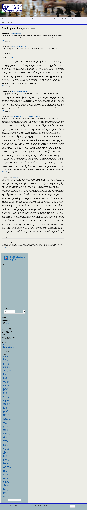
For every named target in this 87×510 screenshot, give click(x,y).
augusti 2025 (6, 371)
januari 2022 (6, 429)
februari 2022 (6, 427)
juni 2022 (5, 423)
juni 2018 (5, 488)
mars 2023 (5, 411)
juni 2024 (5, 390)
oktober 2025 (6, 369)
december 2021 (6, 430)
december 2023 (7, 399)
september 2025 (7, 370)
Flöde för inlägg (6, 346)
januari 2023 (6, 414)
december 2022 (7, 415)
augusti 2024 (6, 388)
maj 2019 (5, 473)
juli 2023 (5, 406)
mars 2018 (5, 492)
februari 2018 (6, 493)
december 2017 (6, 496)
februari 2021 (6, 444)
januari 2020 (6, 462)
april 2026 (5, 360)
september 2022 (7, 419)
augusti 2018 (6, 485)
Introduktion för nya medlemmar (20, 242)
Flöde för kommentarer (8, 347)
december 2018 (6, 479)
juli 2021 (5, 437)
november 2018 (6, 481)
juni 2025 (5, 374)
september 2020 (7, 451)
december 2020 (7, 447)
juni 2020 (5, 455)
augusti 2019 (6, 468)
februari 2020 (6, 460)
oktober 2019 (6, 466)
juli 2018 (5, 486)
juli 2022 (5, 422)
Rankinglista (56, 18)
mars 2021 (5, 442)
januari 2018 (6, 494)
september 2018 (7, 484)
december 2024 (7, 382)
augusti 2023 (6, 404)
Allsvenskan (40, 18)
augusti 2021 (6, 436)
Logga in (5, 344)
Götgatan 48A (5, 318)
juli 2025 (5, 373)
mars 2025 (5, 378)
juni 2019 (5, 471)
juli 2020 (5, 453)
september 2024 (7, 386)
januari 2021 (6, 445)
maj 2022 (5, 425)
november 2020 (7, 448)
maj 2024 (5, 392)
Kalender (4, 22)
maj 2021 (5, 440)
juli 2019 (5, 470)
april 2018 (5, 490)
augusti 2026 (6, 356)
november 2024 (6, 384)
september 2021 (7, 434)
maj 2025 (5, 375)
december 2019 (6, 463)
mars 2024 (5, 395)
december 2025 (6, 366)
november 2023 (6, 400)
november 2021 (6, 432)
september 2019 (7, 467)
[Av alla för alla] (44, 6)
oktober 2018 (6, 482)
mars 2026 (5, 362)
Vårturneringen (75, 18)
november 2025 (6, 367)
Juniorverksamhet (13, 18)
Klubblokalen (23, 18)
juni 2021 (5, 438)
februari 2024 (6, 396)
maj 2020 (5, 456)
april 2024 (5, 393)
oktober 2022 (6, 418)
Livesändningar (31, 18)
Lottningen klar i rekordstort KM (20, 91)
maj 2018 (5, 489)
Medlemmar (48, 18)
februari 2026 (6, 363)
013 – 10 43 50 (9, 323)
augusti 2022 (6, 421)
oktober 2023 (6, 401)
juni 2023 (5, 407)
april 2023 (5, 410)
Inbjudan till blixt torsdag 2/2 (19, 46)
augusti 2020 (6, 452)
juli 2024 (5, 389)
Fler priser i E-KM (16, 33)
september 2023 (7, 403)
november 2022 (6, 416)
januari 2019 (6, 478)
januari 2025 (6, 381)
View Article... (5, 40)
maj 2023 (5, 408)
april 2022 (5, 426)
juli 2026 (5, 358)
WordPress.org (6, 349)
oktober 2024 (6, 385)
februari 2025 (6, 379)
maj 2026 (5, 359)
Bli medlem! (4, 18)
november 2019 (6, 464)
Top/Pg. (14, 499)
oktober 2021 (6, 433)
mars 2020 (5, 459)
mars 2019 (5, 475)
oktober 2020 (6, 449)
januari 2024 (6, 397)
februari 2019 (6, 477)
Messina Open (15, 177)
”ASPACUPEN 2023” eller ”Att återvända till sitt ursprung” (26, 116)
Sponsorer (10, 22)
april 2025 (5, 377)
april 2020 (5, 458)
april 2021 (5, 441)
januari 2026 (6, 364)
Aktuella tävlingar (65, 18)
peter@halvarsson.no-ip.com (11, 325)
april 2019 (5, 474)
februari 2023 (6, 412)
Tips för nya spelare (17, 57)
